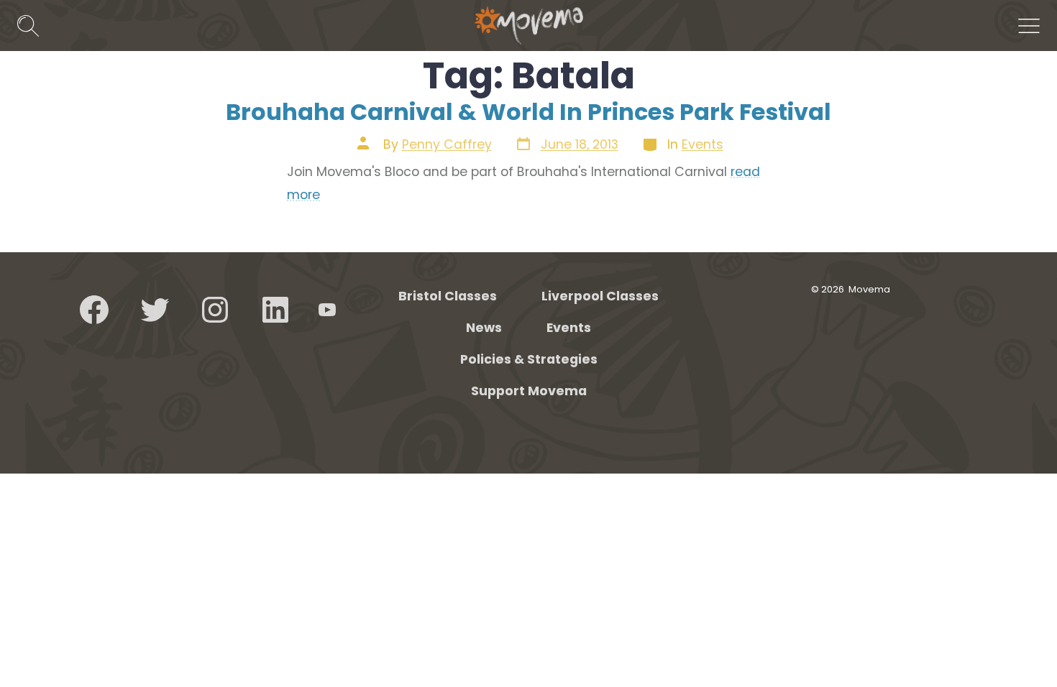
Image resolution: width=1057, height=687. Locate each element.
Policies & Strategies (529, 359)
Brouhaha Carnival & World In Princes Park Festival (528, 112)
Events (702, 144)
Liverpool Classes (600, 296)
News (484, 327)
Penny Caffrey (447, 144)
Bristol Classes (447, 296)
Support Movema (529, 391)
